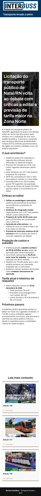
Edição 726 (7, 474)
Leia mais (9, 410)
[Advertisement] (20, 40)
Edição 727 (7, 440)
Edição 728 (7, 406)
